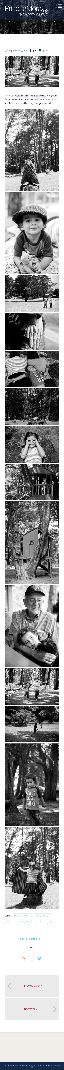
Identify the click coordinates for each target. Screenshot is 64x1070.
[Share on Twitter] (40, 958)
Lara (41, 921)
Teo (50, 921)
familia (9, 921)
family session (25, 921)
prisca (46, 50)
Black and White (21, 916)
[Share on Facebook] (32, 958)
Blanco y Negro (43, 916)
